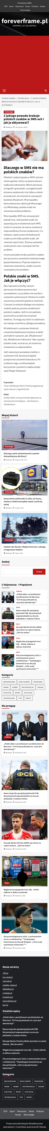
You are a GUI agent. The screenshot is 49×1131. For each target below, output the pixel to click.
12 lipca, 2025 (19, 508)
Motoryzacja (28, 687)
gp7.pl (5, 1005)
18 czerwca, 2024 (21, 127)
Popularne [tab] (25, 585)
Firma (5, 687)
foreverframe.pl (25, 21)
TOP (6, 6)
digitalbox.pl (8, 989)
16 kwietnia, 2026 (20, 802)
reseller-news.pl (10, 985)
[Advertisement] (24, 61)
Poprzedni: (23, 386)
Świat (27, 6)
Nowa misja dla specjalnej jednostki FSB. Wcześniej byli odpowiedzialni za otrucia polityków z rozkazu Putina (28, 614)
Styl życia (28, 693)
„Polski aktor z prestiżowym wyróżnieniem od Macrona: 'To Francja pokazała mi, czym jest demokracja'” (28, 598)
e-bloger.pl (7, 993)
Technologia (25, 10)
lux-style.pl (8, 977)
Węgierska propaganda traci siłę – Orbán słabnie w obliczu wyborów (28, 644)
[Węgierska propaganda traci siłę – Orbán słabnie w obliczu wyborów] (8, 642)
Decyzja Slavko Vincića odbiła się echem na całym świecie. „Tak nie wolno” (29, 630)
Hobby (15, 687)
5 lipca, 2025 (19, 553)
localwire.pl (8, 997)
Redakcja (9, 127)
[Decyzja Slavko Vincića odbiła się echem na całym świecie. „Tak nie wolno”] (8, 628)
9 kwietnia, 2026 (20, 896)
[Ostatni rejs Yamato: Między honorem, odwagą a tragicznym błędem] (24, 528)
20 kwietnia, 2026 (20, 753)
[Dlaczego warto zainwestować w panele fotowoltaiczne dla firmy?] (24, 435)
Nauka (42, 6)
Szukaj (5, 562)
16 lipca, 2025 (19, 460)
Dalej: (22, 399)
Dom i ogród (24, 682)
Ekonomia (19, 6)
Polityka (34, 6)
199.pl (5, 973)
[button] (4, 90)
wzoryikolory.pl (9, 1001)
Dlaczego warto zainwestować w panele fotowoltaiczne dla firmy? (21, 455)
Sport (11, 6)
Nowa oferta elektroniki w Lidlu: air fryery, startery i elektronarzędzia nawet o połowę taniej (23, 501)
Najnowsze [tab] (10, 585)
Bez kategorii (9, 682)
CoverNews (21, 1127)
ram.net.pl (7, 981)
